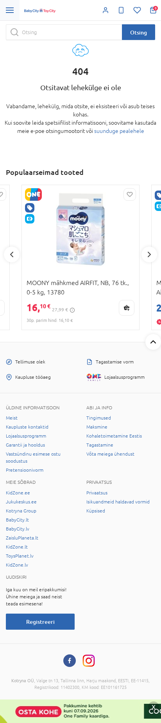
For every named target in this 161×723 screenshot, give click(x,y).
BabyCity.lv (17, 529)
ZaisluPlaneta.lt (22, 538)
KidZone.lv (17, 565)
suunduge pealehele (119, 131)
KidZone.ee (18, 493)
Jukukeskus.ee (21, 502)
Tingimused (98, 418)
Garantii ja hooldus (25, 445)
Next (149, 254)
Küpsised (95, 511)
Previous (12, 254)
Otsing (138, 32)
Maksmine (96, 427)
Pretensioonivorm (24, 470)
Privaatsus (96, 493)
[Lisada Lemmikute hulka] (130, 194)
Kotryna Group (21, 511)
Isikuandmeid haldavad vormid (118, 502)
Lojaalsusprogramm (26, 436)
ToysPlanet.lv (20, 556)
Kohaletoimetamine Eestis (114, 436)
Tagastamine (99, 445)
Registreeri (40, 621)
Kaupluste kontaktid (27, 427)
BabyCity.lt (17, 520)
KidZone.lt (17, 547)
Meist (12, 418)
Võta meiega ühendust (110, 454)
